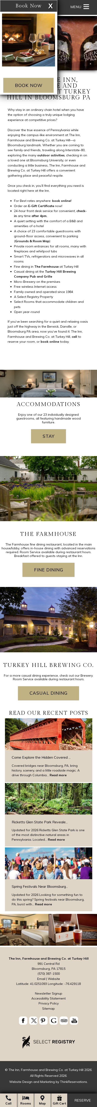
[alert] (40, 47)
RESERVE (82, 1100)
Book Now (28, 85)
